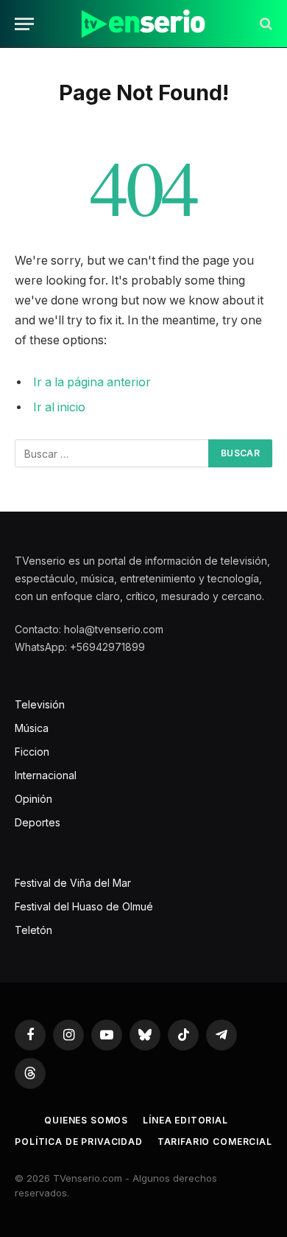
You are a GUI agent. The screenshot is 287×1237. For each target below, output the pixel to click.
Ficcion (32, 751)
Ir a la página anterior (92, 382)
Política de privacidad (78, 1141)
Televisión (40, 704)
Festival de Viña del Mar (73, 883)
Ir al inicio (59, 407)
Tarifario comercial (214, 1141)
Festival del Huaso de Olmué (84, 906)
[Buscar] (264, 24)
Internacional (46, 775)
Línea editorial (185, 1120)
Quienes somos (86, 1120)
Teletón (33, 930)
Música (32, 728)
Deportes (37, 822)
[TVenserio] (143, 24)
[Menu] (24, 24)
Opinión (33, 798)
